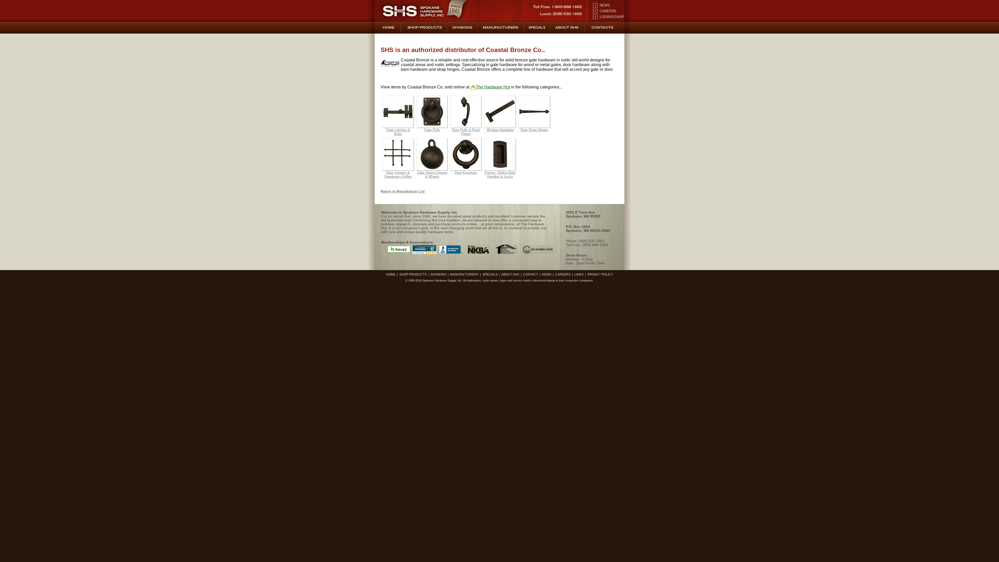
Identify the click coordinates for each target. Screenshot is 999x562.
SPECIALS (490, 274)
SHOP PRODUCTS (413, 274)
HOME (390, 274)
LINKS (579, 274)
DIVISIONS (438, 274)
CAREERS (604, 11)
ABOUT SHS (510, 274)
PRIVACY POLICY (600, 274)
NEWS (601, 5)
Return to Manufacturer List (403, 191)
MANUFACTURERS (464, 274)
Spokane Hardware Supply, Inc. (442, 280)
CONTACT (530, 274)
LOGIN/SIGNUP (608, 17)
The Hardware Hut (493, 87)
